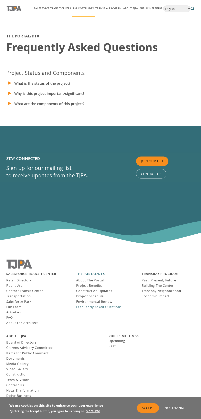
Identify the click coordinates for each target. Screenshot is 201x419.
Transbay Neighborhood (161, 291)
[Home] (17, 8)
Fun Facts (14, 307)
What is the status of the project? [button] (42, 83)
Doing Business (18, 396)
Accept (148, 408)
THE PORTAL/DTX (22, 36)
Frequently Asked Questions (99, 307)
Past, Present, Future (159, 280)
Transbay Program (160, 274)
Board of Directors (21, 342)
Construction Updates (94, 291)
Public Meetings (124, 336)
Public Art (14, 285)
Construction (17, 374)
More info (93, 411)
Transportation (18, 296)
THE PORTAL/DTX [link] (83, 8)
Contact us (151, 173)
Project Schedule (90, 296)
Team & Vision (17, 380)
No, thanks (175, 408)
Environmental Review (94, 301)
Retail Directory (19, 280)
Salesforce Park (18, 301)
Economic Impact (156, 296)
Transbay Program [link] (108, 8)
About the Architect (22, 323)
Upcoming (117, 341)
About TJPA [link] (130, 8)
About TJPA (16, 336)
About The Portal (90, 280)
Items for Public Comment (27, 353)
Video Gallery (17, 369)
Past (112, 346)
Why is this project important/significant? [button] (49, 93)
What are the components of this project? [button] (49, 103)
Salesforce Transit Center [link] (52, 8)
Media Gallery (17, 364)
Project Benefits (89, 285)
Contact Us (15, 385)
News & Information (22, 390)
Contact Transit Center (24, 291)
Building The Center (158, 285)
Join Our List (152, 161)
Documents (15, 358)
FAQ (9, 317)
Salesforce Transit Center (31, 274)
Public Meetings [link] (151, 8)
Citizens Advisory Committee (29, 348)
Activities (13, 312)
